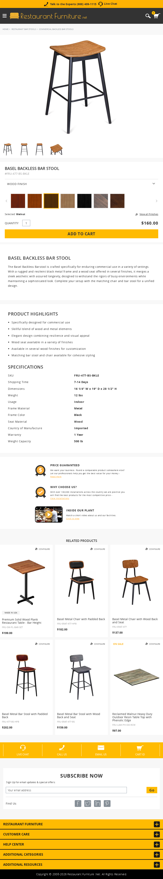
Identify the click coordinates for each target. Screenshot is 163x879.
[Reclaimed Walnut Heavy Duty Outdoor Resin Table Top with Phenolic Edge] (136, 677)
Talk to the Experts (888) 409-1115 (73, 4)
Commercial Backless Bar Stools (56, 29)
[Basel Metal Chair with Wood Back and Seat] (136, 582)
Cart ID (140, 754)
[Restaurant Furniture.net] (48, 16)
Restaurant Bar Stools (24, 29)
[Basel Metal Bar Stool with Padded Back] (26, 677)
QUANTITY (11, 223)
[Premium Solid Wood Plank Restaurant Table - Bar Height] (26, 582)
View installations (59, 498)
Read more (56, 476)
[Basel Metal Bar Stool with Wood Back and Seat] (81, 677)
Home (6, 29)
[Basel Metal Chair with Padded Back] (81, 582)
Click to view (73, 518)
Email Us (101, 754)
